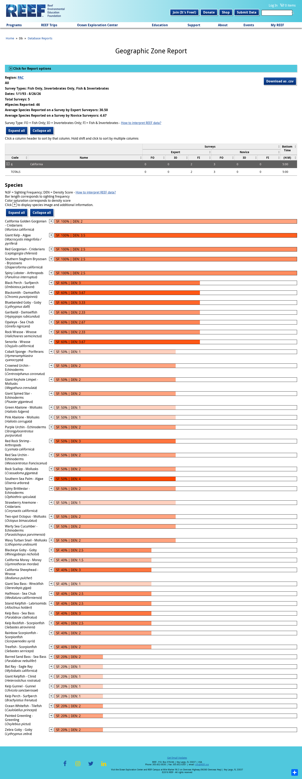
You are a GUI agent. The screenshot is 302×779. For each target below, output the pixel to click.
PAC (21, 77)
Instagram (78, 765)
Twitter (91, 765)
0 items (290, 5)
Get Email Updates (177, 757)
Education (160, 25)
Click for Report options (31, 68)
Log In (273, 5)
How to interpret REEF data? (141, 123)
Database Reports (40, 38)
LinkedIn (103, 765)
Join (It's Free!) (184, 12)
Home (10, 38)
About (223, 25)
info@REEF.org (202, 764)
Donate (209, 12)
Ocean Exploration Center (97, 25)
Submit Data (246, 12)
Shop (226, 12)
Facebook (65, 765)
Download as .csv (280, 81)
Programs (14, 25)
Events (248, 25)
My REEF (277, 25)
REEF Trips (49, 25)
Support (194, 25)
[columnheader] (212, 146)
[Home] (35, 11)
